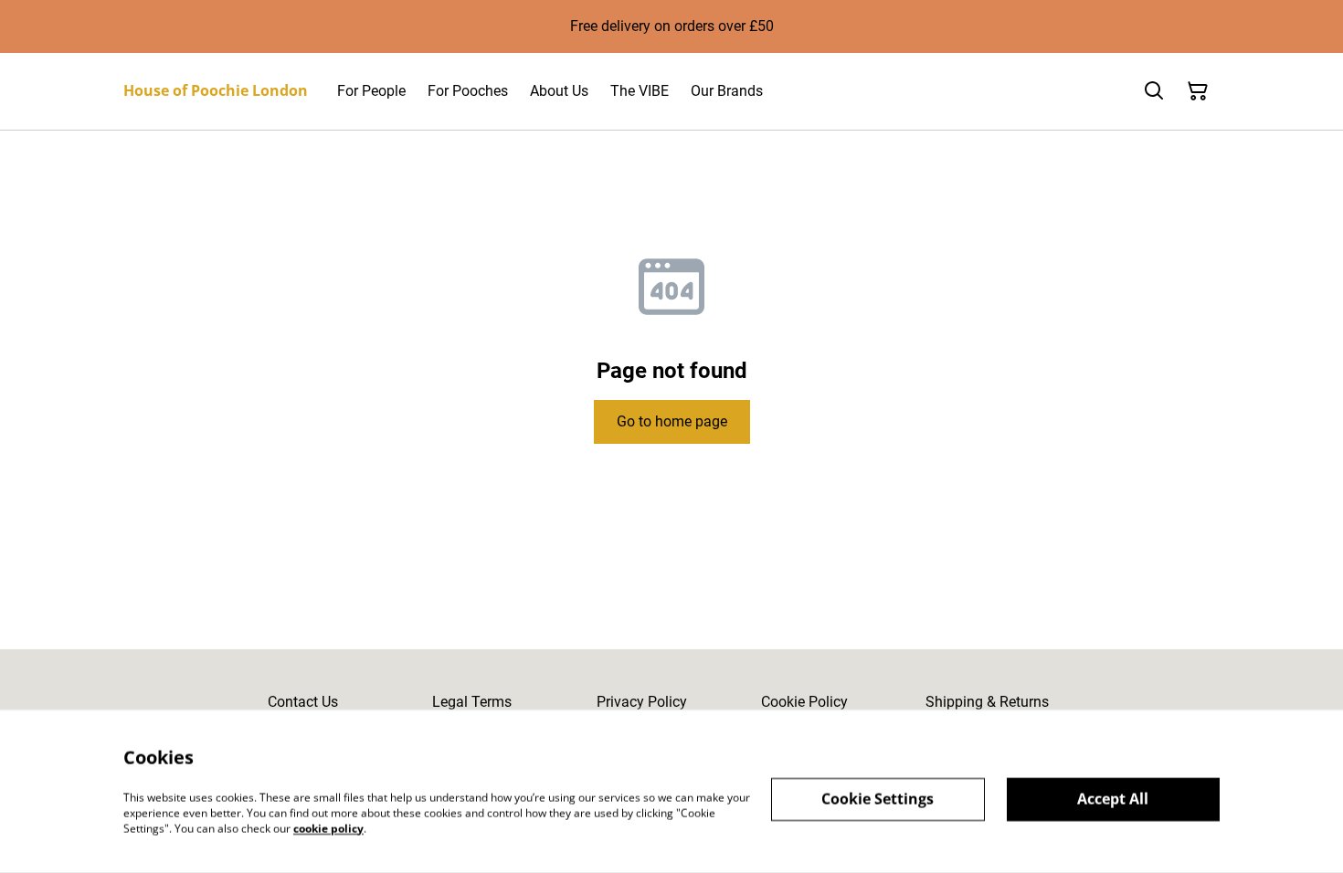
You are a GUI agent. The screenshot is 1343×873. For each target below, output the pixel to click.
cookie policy (328, 828)
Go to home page (672, 421)
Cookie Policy (804, 701)
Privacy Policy (642, 701)
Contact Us (303, 701)
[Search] (1154, 91)
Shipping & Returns (987, 701)
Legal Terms (472, 701)
